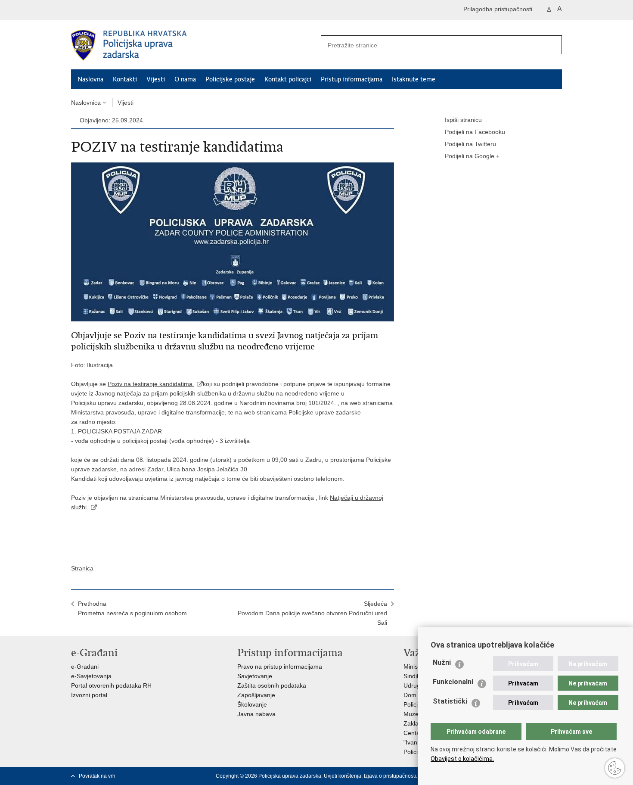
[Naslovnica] (193, 45)
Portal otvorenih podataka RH (111, 685)
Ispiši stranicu (463, 119)
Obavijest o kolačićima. (462, 758)
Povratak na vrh (97, 776)
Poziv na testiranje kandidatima (151, 383)
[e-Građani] (108, 10)
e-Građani (85, 666)
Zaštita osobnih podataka (271, 685)
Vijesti (155, 79)
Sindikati (414, 676)
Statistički (450, 701)
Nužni (442, 662)
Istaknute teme (413, 79)
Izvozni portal (89, 695)
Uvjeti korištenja (342, 776)
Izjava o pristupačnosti (390, 776)
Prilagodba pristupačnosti (497, 9)
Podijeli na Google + (472, 156)
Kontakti (125, 79)
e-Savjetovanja (91, 676)
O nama (185, 79)
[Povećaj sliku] (232, 241)
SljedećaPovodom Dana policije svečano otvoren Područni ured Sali (312, 613)
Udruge (413, 685)
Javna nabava (256, 713)
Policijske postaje (230, 79)
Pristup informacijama (351, 79)
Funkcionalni (453, 682)
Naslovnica (86, 102)
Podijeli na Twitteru (470, 143)
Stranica (82, 568)
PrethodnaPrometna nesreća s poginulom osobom (132, 608)
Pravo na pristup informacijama (279, 666)
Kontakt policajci (287, 79)
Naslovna (90, 79)
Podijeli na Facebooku (475, 131)
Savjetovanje (254, 676)
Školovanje (252, 704)
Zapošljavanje (256, 695)
